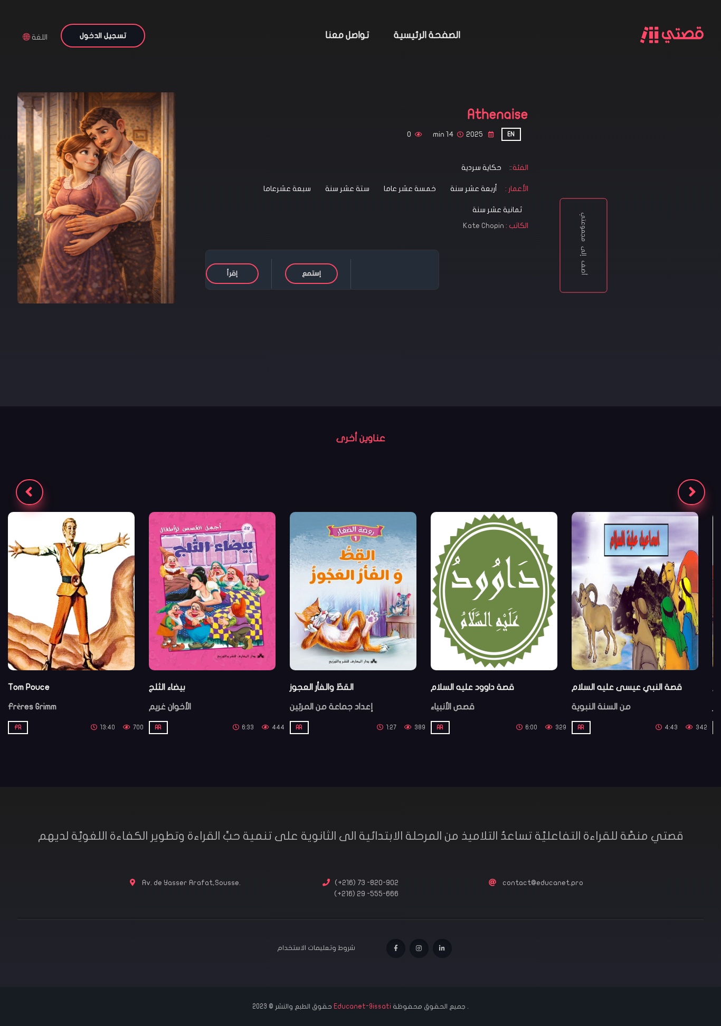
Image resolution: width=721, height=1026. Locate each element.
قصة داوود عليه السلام (472, 687)
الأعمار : (516, 189)
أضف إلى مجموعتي (583, 245)
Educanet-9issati (363, 1006)
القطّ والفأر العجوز (322, 687)
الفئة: (519, 168)
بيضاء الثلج (167, 687)
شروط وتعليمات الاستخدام (316, 948)
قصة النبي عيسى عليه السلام (627, 687)
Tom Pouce (29, 687)
